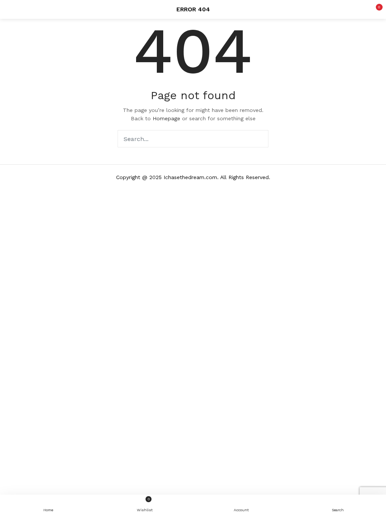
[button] (374, 9)
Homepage (166, 118)
